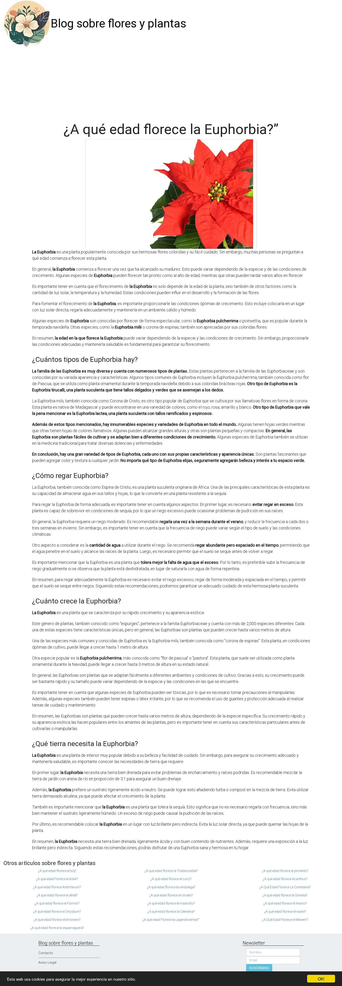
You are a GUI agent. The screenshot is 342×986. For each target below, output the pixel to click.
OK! (321, 979)
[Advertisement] (171, 82)
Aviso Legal (47, 962)
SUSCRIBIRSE (259, 968)
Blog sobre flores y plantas (118, 23)
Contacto (45, 953)
